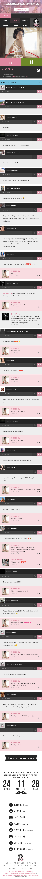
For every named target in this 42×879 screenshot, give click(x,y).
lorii (12, 360)
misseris (7, 69)
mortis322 (14, 135)
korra (13, 450)
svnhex (13, 205)
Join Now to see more (21, 758)
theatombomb (16, 188)
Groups (25, 20)
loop (12, 254)
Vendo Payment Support (33, 875)
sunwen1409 (22, 87)
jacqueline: (17, 560)
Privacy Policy (21, 872)
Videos (15, 25)
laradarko (15, 152)
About (13, 868)
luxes (12, 499)
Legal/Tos (11, 872)
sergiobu (14, 601)
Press (22, 868)
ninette (13, 117)
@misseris (7, 293)
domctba (14, 283)
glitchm (21, 102)
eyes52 (13, 632)
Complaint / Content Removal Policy (11, 875)
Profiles (15, 20)
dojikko (13, 572)
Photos (5, 25)
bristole (13, 228)
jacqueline (14, 528)
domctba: (15, 314)
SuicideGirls (36, 20)
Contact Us (23, 875)
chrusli (13, 694)
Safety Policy (29, 872)
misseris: (15, 271)
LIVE (31, 868)
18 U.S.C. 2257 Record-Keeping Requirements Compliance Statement (20, 873)
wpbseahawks (16, 664)
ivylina (13, 467)
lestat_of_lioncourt (19, 331)
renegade (14, 170)
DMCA (16, 872)
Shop (25, 25)
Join (5, 20)
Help (36, 865)
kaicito (13, 389)
